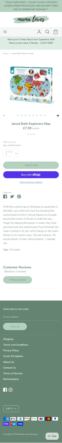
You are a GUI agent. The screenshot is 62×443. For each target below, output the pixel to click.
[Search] (47, 30)
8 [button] (44, 115)
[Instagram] (10, 389)
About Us (8, 362)
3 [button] (25, 115)
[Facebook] (5, 389)
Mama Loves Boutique (28, 434)
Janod (32, 134)
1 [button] (17, 115)
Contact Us (9, 367)
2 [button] (21, 115)
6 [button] (37, 115)
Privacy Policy (11, 350)
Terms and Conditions (15, 345)
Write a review (18, 280)
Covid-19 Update (13, 356)
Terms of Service (13, 373)
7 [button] (40, 115)
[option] (31, 41)
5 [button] (33, 115)
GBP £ (9, 408)
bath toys (12, 142)
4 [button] (29, 115)
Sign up (15, 326)
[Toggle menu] (5, 32)
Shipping (8, 339)
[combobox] (11, 153)
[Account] (39, 30)
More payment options (31, 182)
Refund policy (11, 379)
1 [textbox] (6, 154)
